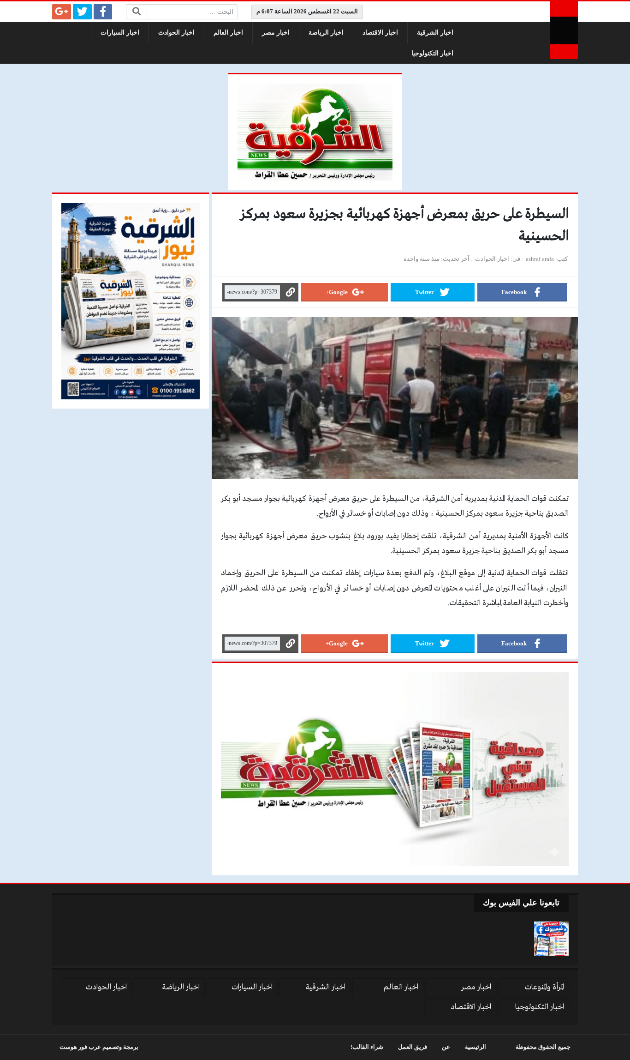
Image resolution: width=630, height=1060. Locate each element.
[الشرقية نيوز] (564, 30)
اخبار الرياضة (326, 32)
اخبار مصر (276, 32)
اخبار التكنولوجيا (432, 53)
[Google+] (61, 11)
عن (446, 1047)
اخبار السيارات (120, 32)
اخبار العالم (228, 32)
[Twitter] (82, 11)
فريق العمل (412, 1047)
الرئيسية (475, 1047)
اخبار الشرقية (435, 32)
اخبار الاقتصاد (380, 32)
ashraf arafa (540, 259)
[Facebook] (103, 11)
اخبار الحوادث (176, 32)
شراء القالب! (367, 1047)
